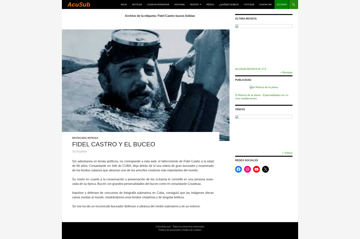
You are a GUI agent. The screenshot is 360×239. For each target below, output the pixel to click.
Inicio (124, 4)
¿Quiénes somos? (229, 4)
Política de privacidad (170, 230)
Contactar (265, 4)
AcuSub (79, 4)
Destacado (79, 138)
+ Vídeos (287, 152)
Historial (179, 4)
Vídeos (210, 4)
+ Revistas (286, 72)
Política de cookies (191, 230)
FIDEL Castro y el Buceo (113, 144)
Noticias (137, 4)
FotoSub (249, 4)
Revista (194, 4)
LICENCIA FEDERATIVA (158, 4)
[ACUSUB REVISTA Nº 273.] (263, 45)
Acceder (282, 4)
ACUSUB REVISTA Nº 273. (251, 68)
